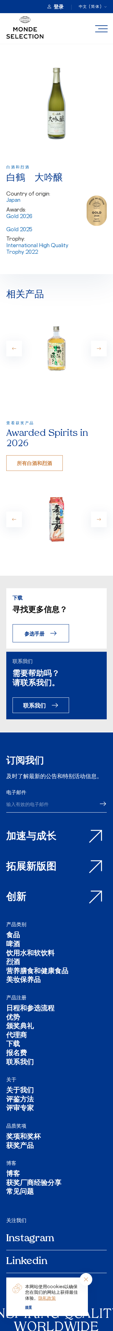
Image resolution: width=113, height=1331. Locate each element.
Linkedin (26, 1261)
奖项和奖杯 (23, 1137)
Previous (14, 348)
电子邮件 (16, 792)
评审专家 (20, 1108)
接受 (28, 1307)
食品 (13, 935)
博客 (11, 1163)
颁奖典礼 (20, 1026)
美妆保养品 (23, 980)
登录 (59, 6)
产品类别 (16, 924)
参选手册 (34, 633)
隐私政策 (47, 1298)
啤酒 (13, 944)
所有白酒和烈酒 (34, 463)
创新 (16, 897)
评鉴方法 (20, 1099)
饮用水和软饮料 (30, 953)
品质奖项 (16, 1126)
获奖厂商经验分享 (34, 1183)
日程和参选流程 (30, 1008)
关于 (11, 1079)
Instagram (30, 1238)
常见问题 (20, 1192)
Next (99, 348)
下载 (13, 1044)
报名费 (16, 1053)
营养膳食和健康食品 (37, 971)
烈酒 (13, 962)
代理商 (16, 1035)
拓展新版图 (31, 867)
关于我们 (20, 1090)
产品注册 (16, 997)
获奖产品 (20, 1146)
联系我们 (34, 705)
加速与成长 (31, 836)
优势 (13, 1017)
